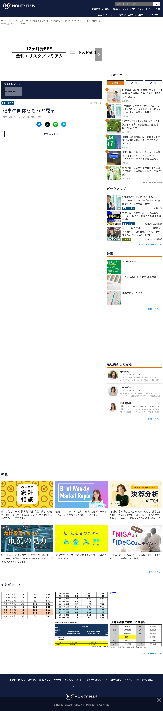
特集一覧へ (153, 308)
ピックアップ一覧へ (149, 244)
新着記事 (96, 9)
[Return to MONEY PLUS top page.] (19, 5)
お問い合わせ (116, 679)
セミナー (128, 9)
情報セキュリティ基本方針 (50, 679)
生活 (99, 14)
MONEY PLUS (7, 20)
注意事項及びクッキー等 (96, 679)
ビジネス (110, 14)
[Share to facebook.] (39, 124)
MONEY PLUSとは (17, 679)
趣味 (140, 14)
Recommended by (149, 182)
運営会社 (32, 679)
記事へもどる (51, 134)
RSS (137, 679)
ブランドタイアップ (148, 9)
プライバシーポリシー (74, 679)
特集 (115, 9)
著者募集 (128, 679)
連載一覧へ (153, 571)
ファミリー (152, 14)
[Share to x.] (47, 124)
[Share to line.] (55, 124)
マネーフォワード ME (81, 686)
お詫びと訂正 (147, 679)
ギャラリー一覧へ (150, 653)
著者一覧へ (153, 418)
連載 (107, 9)
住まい (131, 14)
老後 (121, 14)
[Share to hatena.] (63, 124)
